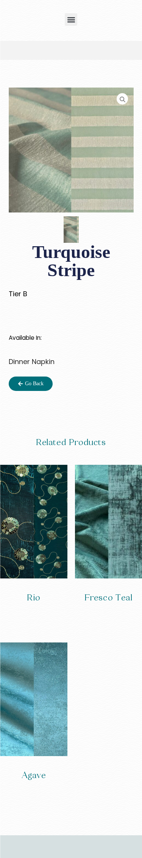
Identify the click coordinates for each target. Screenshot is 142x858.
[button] (71, 19)
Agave (34, 775)
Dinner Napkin (32, 361)
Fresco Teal (108, 597)
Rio (33, 597)
